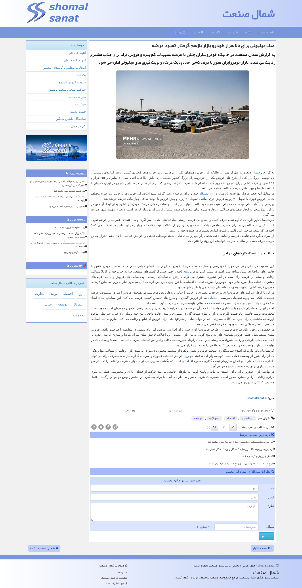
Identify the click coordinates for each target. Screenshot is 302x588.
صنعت (213, 32)
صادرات (196, 32)
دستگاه (203, 193)
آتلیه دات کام (77, 53)
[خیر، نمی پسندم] (214, 427)
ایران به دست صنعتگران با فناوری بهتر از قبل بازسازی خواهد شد (240, 441)
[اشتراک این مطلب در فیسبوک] (108, 426)
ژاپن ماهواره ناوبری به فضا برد (70, 227)
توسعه (187, 271)
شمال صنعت (248, 13)
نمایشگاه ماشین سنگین (70, 119)
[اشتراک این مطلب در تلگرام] (115, 426)
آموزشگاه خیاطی (74, 60)
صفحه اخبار (260, 548)
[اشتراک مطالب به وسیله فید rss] (94, 426)
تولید (53, 294)
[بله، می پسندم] (233, 427)
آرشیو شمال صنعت (116, 583)
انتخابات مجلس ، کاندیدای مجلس (64, 67)
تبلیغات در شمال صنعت (114, 577)
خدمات (212, 298)
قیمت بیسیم (78, 111)
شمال (256, 172)
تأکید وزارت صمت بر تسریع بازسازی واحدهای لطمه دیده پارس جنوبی (59, 235)
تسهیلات (214, 418)
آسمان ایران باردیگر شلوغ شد (258, 456)
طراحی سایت (77, 97)
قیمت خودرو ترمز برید (73, 252)
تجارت (39, 294)
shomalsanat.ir (257, 398)
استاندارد (247, 418)
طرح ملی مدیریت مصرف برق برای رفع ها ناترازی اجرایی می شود (241, 463)
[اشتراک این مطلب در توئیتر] (101, 426)
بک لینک (81, 75)
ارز (81, 294)
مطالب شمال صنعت (237, 32)
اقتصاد (231, 418)
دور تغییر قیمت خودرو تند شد (69, 190)
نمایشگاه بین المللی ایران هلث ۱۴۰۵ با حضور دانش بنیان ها (59, 198)
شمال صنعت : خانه (43, 548)
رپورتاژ (178, 32)
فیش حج (80, 104)
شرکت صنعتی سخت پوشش (67, 89)
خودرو (190, 356)
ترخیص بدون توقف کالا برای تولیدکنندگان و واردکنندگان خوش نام (239, 449)
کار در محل (78, 126)
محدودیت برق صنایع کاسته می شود (66, 206)
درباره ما (122, 572)
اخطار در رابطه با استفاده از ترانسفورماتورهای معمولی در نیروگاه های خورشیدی (57, 183)
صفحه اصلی (264, 32)
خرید (48, 304)
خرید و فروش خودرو (72, 82)
